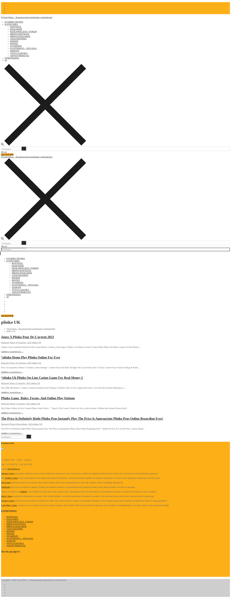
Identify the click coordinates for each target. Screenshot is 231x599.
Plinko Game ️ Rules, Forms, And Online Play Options (38, 398)
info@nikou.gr (13, 469)
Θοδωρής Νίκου (8, 342)
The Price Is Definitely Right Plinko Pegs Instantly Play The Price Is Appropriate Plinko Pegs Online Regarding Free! (82, 418)
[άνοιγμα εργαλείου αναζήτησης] (43, 145)
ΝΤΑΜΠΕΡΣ (12, 536)
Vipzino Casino (7, 501)
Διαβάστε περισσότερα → (12, 352)
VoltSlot (23, 492)
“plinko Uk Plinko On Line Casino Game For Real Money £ (42, 377)
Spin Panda (6, 482)
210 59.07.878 (7, 154)
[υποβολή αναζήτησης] (23, 149)
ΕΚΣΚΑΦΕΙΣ (12, 519)
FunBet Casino (11, 478)
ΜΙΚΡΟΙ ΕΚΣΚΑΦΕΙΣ (16, 526)
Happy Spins (6, 496)
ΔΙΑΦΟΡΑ (11, 541)
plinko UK (36, 342)
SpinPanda (5, 487)
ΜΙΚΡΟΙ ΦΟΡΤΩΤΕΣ (16, 524)
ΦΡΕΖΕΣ (10, 534)
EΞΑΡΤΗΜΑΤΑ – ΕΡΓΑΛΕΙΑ (19, 538)
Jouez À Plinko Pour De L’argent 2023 (27, 337)
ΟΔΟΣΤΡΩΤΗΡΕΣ (14, 529)
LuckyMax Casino (9, 505)
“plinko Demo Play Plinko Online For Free (30, 357)
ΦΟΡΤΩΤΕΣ (12, 517)
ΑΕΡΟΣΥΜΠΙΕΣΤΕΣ (16, 546)
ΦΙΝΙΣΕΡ (10, 531)
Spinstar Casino (7, 473)
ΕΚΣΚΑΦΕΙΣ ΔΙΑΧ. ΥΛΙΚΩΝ (19, 522)
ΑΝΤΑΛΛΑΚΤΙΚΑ (15, 543)
